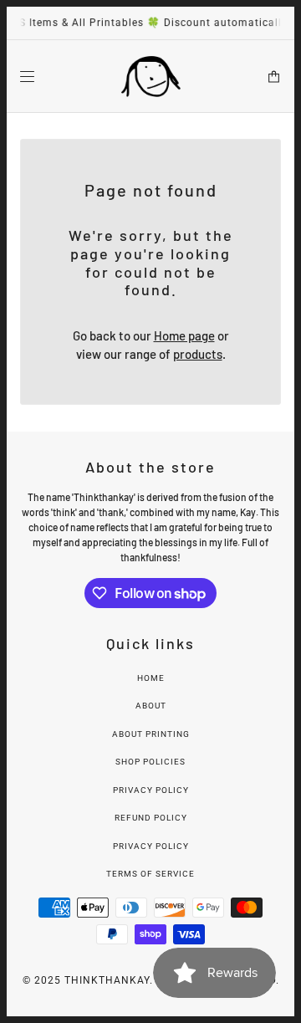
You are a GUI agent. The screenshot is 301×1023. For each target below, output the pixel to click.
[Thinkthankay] (151, 77)
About (150, 705)
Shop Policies (150, 761)
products (197, 353)
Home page (184, 335)
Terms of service (150, 873)
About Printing (151, 734)
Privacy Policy (151, 790)
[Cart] (274, 76)
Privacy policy (151, 846)
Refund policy (151, 817)
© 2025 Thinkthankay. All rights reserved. (151, 980)
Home (151, 678)
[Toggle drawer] (27, 75)
